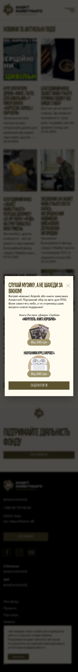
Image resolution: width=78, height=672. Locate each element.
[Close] (68, 285)
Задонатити (39, 385)
